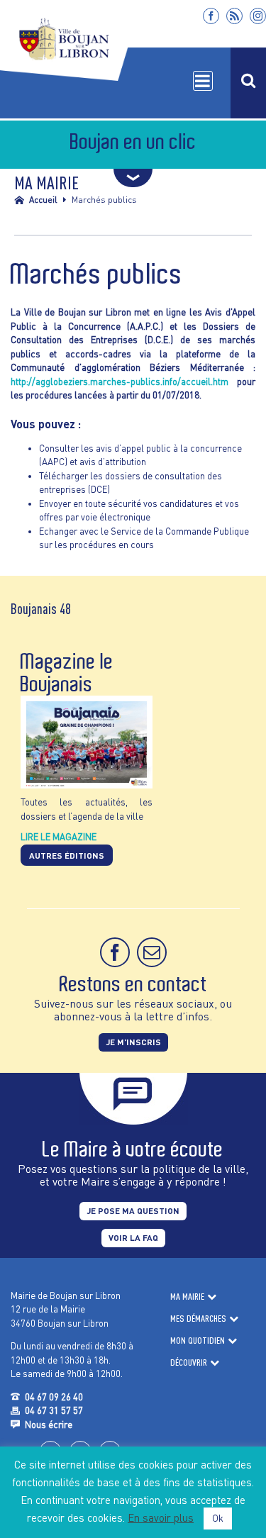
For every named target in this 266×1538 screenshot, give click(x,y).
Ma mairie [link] (187, 1296)
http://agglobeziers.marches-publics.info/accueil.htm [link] (119, 381)
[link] (211, 16)
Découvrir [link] (188, 1362)
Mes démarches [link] (198, 1318)
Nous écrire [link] (48, 1424)
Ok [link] (217, 1518)
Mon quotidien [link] (197, 1340)
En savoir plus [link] (161, 1517)
